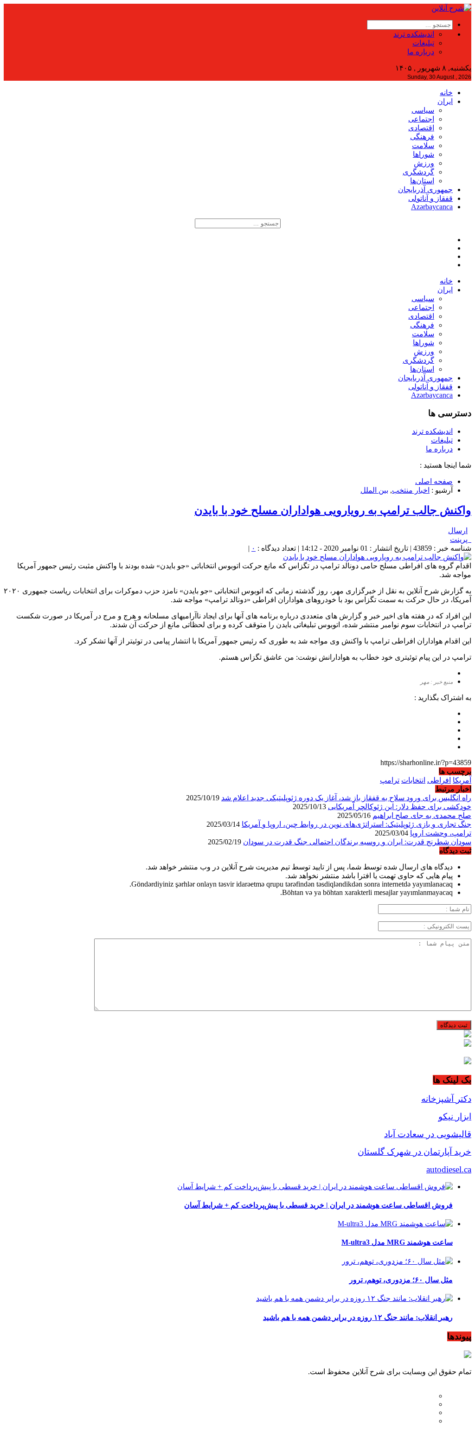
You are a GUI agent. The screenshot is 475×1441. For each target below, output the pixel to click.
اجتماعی (421, 119)
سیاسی (422, 110)
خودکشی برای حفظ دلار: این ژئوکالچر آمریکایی (399, 807)
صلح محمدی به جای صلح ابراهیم (421, 815)
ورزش (424, 163)
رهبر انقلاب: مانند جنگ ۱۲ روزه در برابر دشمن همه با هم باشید (358, 1317)
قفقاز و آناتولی (430, 198)
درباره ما (420, 52)
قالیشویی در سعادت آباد (427, 1134)
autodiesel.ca (448, 1169)
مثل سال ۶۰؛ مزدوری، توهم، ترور (401, 1280)
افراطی (439, 780)
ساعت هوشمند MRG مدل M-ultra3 (397, 1242)
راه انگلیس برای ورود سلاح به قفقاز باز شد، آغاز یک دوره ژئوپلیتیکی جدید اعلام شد (346, 798)
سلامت (423, 145)
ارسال (458, 530)
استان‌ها (422, 181)
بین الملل (374, 490)
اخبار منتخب (411, 490)
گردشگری (418, 172)
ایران (445, 101)
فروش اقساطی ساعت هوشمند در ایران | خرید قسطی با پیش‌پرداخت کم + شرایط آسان (318, 1205)
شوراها (423, 154)
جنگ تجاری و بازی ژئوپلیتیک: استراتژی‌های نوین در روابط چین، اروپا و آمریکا (356, 824)
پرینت (460, 539)
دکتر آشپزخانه (446, 1099)
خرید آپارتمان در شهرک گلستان (414, 1152)
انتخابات (413, 780)
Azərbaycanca (432, 207)
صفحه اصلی (434, 481)
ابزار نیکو (454, 1116)
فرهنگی (422, 137)
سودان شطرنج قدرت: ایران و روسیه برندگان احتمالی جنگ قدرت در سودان (357, 842)
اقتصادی (421, 128)
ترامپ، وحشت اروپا (440, 833)
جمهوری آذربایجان (425, 189)
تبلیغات (423, 43)
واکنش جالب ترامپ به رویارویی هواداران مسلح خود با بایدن (332, 510)
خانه (446, 92)
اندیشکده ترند (413, 34)
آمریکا (462, 780)
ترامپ (389, 780)
